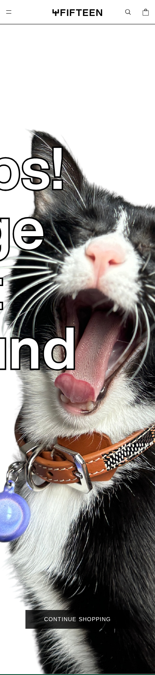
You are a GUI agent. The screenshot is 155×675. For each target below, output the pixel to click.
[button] (128, 12)
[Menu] (8, 12)
